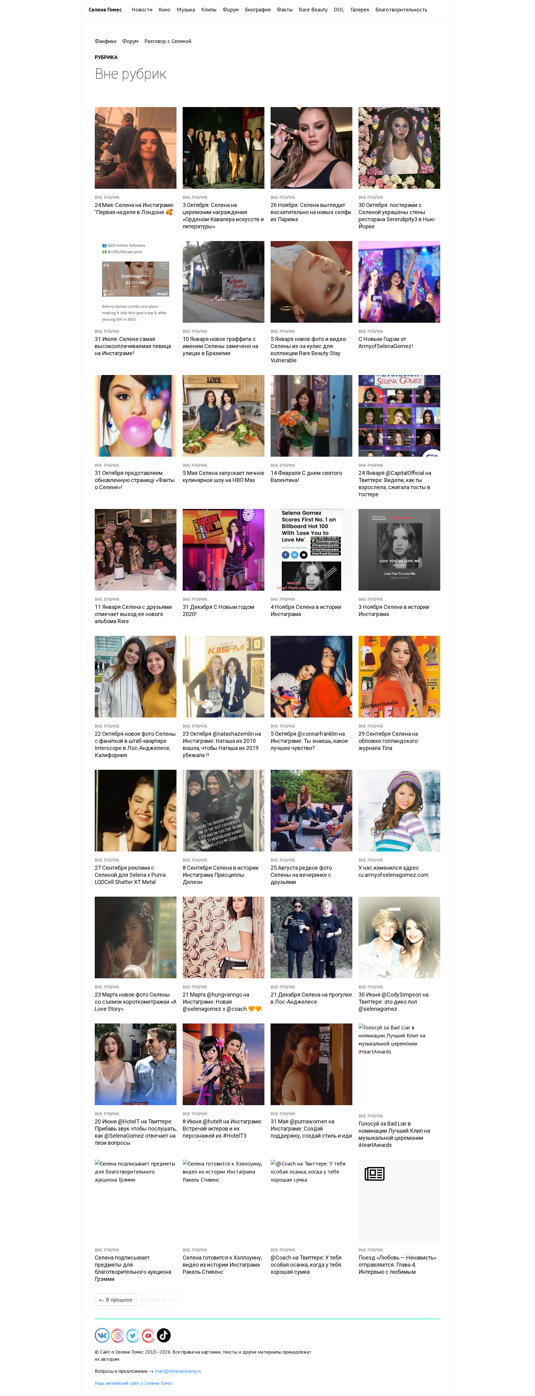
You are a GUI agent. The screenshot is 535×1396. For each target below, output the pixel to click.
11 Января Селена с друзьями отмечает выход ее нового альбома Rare (133, 614)
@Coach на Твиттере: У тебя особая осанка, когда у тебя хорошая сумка (306, 1264)
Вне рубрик (107, 197)
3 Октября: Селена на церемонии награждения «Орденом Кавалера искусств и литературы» (223, 216)
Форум (231, 9)
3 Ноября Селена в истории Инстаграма (394, 610)
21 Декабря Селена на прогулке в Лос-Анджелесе (311, 998)
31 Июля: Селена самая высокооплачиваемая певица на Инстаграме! (133, 346)
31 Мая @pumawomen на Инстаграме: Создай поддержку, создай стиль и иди (311, 1128)
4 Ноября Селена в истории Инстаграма (306, 610)
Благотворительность (401, 9)
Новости (142, 9)
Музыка (186, 9)
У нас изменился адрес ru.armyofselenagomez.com (393, 871)
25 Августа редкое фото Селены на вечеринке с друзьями (301, 874)
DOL (339, 9)
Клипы (208, 9)
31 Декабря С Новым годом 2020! (218, 610)
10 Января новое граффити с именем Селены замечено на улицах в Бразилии (220, 346)
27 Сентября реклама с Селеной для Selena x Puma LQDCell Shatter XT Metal (130, 874)
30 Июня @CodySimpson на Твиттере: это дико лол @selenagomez (393, 1001)
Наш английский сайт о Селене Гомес (134, 1383)
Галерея (359, 9)
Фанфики (105, 41)
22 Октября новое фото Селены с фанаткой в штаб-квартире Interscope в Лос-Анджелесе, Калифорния (135, 744)
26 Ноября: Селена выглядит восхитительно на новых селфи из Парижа (311, 212)
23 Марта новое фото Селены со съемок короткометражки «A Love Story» (135, 1001)
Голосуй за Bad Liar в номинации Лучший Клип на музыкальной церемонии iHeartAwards (394, 1134)
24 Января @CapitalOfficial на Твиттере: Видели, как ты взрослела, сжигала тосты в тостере (395, 484)
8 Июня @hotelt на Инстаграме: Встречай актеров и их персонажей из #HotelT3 (222, 1128)
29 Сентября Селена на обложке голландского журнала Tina (388, 740)
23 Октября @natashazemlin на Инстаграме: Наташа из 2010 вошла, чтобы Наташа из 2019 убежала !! (222, 744)
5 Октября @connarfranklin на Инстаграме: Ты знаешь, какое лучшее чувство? (309, 740)
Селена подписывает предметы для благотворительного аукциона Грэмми (133, 1268)
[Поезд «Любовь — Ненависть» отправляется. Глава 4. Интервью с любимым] (399, 1200)
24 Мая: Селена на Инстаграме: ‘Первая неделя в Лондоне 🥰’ (134, 208)
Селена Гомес (105, 9)
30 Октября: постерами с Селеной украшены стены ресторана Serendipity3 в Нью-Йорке (397, 216)
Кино (165, 9)
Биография (258, 9)
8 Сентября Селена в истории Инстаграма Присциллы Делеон (221, 874)
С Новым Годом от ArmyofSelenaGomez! (386, 342)
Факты (285, 9)
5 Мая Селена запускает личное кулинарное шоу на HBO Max (223, 476)
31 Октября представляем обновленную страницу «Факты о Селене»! (135, 480)
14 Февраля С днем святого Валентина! (306, 476)
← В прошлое (115, 1299)
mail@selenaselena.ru (178, 1371)
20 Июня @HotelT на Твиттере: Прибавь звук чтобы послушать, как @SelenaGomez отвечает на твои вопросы (135, 1132)
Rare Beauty (313, 9)
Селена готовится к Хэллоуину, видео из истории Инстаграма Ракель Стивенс (222, 1264)
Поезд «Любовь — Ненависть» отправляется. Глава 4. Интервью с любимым (397, 1264)
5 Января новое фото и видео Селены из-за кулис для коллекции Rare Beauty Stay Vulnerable (308, 350)
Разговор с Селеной (167, 41)
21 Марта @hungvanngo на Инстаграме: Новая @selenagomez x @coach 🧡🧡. (223, 1001)
